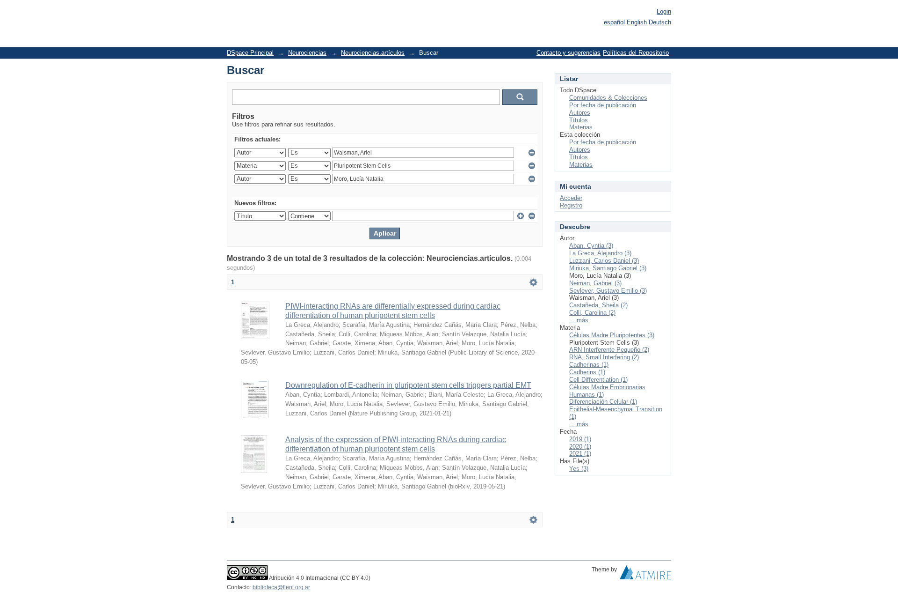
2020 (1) (580, 446)
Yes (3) (578, 468)
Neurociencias (307, 52)
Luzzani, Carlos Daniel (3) (604, 260)
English (637, 22)
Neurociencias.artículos (373, 52)
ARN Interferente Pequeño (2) (609, 349)
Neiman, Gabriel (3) (595, 283)
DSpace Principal (250, 52)
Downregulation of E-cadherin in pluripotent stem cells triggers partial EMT (408, 385)
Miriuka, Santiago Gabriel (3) (607, 268)
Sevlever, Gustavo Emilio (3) (608, 290)
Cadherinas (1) (588, 364)
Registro (571, 205)
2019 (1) (580, 439)
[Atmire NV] (645, 574)
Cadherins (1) (587, 372)
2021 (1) (580, 453)
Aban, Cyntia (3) (591, 245)
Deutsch (660, 22)
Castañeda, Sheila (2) (598, 305)
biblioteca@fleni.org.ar (281, 587)
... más (578, 320)
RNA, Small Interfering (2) (604, 357)
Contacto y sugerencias (568, 52)
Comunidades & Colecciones (608, 97)
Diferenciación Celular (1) (603, 401)
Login (664, 11)
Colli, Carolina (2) (592, 312)
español (614, 22)
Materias (581, 127)
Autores (579, 112)
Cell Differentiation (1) (598, 379)
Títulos (578, 120)
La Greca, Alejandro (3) (600, 253)
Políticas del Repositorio (636, 52)
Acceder (571, 197)
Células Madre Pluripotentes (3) (611, 335)
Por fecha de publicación (602, 105)
